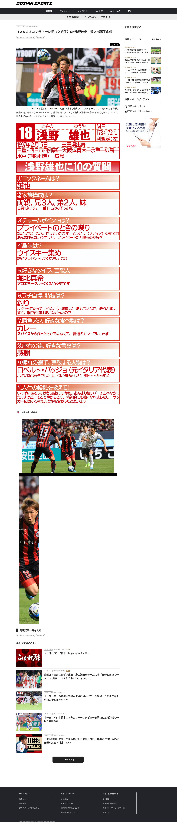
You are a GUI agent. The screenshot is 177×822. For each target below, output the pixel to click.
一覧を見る (154, 39)
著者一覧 (22, 803)
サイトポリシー (67, 803)
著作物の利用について (69, 812)
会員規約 (64, 799)
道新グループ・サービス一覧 (114, 808)
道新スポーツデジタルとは (29, 808)
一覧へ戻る (69, 760)
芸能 (129, 11)
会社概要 (106, 799)
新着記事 (49, 11)
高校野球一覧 (105, 17)
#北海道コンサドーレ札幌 (25, 37)
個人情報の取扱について (70, 808)
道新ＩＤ (106, 812)
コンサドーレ (83, 11)
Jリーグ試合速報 (90, 17)
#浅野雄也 (40, 37)
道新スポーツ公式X (136, 106)
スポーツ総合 (115, 11)
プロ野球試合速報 (73, 17)
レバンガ (99, 11)
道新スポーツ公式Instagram (140, 111)
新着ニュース (24, 799)
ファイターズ (65, 11)
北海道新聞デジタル (110, 803)
